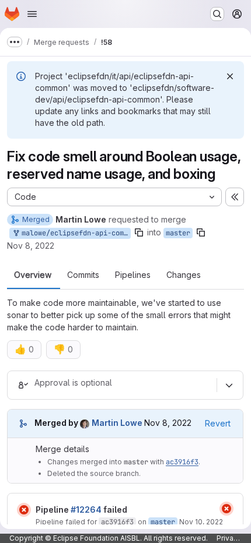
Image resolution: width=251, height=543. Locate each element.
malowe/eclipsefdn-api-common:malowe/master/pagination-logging (74, 233)
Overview (32, 275)
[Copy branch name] (139, 232)
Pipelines (133, 275)
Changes (183, 275)
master (178, 233)
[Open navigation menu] (32, 14)
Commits (83, 275)
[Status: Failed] (24, 510)
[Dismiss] (230, 76)
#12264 (86, 509)
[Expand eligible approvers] (229, 385)
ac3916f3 (182, 462)
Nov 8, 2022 (30, 246)
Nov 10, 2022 (201, 521)
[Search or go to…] (217, 14)
